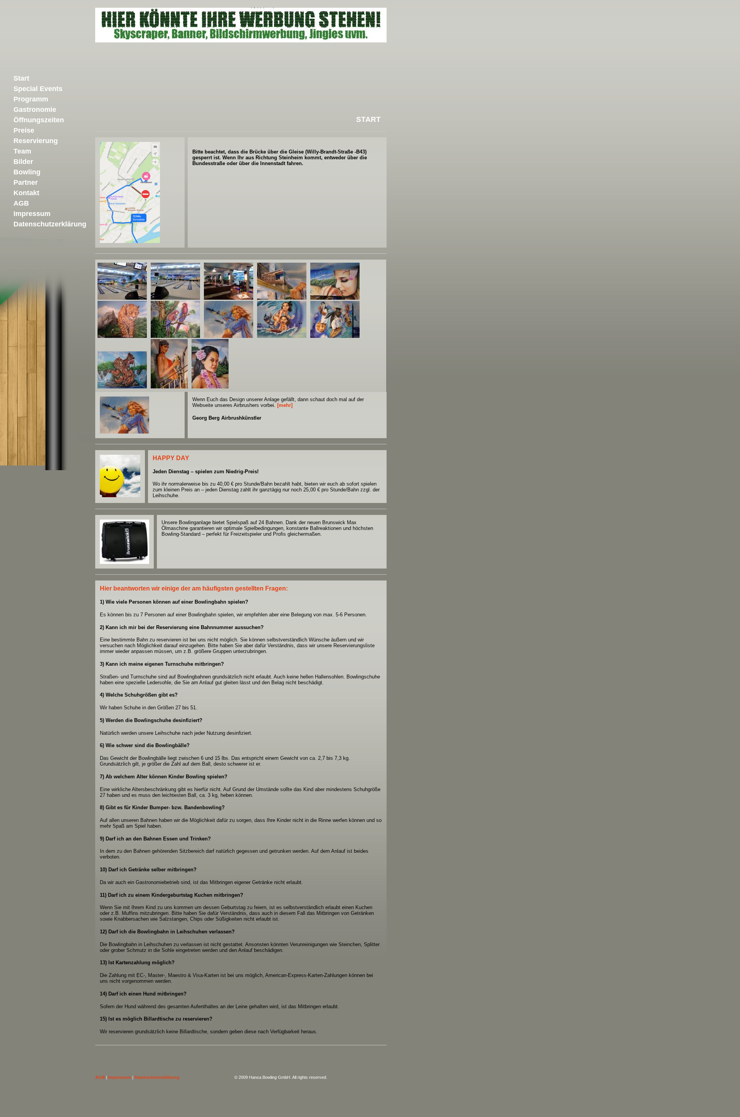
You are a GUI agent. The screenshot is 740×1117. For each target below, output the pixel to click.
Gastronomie (34, 109)
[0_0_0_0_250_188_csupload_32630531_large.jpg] (335, 336)
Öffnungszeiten (38, 120)
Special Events (37, 89)
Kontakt (26, 193)
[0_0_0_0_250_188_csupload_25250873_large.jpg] (228, 336)
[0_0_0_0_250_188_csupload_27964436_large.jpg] (122, 298)
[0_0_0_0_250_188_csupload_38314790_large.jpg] (122, 386)
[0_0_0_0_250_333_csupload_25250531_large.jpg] (210, 386)
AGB (100, 1077)
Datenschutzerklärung (157, 1077)
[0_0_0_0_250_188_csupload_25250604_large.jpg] (175, 336)
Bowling (26, 172)
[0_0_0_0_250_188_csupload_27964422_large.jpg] (228, 298)
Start (21, 78)
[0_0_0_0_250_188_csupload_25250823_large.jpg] (335, 298)
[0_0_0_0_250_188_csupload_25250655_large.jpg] (122, 336)
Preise (23, 130)
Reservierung (35, 141)
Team (22, 151)
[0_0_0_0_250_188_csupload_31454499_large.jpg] (282, 336)
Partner (25, 182)
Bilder (23, 161)
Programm (30, 99)
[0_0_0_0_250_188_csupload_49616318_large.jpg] (175, 298)
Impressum (119, 1077)
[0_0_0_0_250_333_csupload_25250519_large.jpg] (169, 386)
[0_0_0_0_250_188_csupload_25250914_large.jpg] (282, 298)
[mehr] (285, 405)
